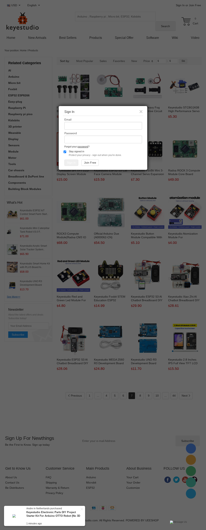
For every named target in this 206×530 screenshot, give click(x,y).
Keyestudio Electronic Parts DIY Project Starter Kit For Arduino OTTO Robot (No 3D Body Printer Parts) (53, 516)
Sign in (71, 162)
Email (67, 119)
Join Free (90, 162)
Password (70, 133)
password (82, 146)
